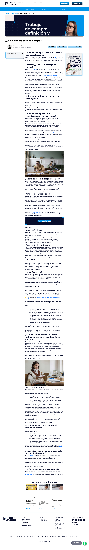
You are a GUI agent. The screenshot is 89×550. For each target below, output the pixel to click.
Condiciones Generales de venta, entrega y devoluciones (49, 536)
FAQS (34, 2)
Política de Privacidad (20, 536)
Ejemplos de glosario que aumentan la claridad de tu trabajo (57, 499)
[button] (64, 3)
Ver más (28, 508)
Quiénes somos (26, 519)
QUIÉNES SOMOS (23, 2)
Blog (23, 520)
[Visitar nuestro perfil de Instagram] (76, 520)
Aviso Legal (12, 536)
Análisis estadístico (59, 524)
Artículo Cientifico (59, 523)
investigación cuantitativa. (56, 132)
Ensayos (57, 521)
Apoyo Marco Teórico (60, 527)
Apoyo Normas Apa (59, 528)
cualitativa (28, 132)
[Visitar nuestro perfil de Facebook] (73, 520)
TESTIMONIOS (22, 5)
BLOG (42, 2)
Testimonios (25, 522)
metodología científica (36, 212)
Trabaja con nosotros (68, 536)
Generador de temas (27, 525)
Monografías (58, 520)
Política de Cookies (31, 536)
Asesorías (45, 9)
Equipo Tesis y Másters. (26, 47)
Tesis (56, 519)
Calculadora (25, 524)
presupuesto (28, 474)
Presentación (58, 525)
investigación (14, 13)
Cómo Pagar (76, 536)
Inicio (7, 13)
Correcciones (60, 9)
